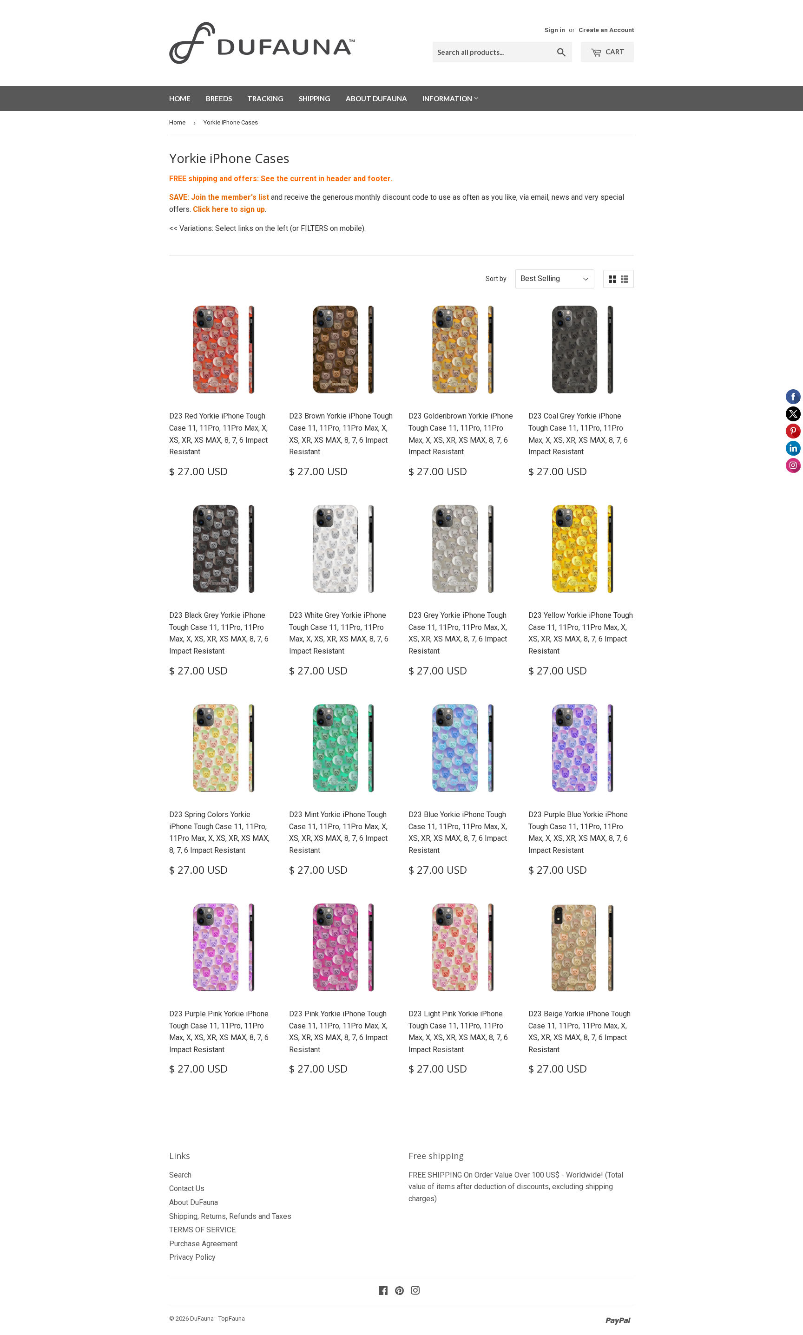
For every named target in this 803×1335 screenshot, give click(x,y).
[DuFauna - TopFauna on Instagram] (415, 1291)
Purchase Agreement (203, 1243)
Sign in (555, 29)
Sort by (496, 278)
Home (180, 98)
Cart (614, 51)
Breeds (219, 98)
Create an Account (606, 29)
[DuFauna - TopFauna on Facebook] (383, 1291)
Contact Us (186, 1188)
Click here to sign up (229, 209)
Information (448, 98)
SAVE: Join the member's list (219, 197)
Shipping (314, 98)
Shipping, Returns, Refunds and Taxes (230, 1216)
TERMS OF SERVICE (202, 1229)
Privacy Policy (192, 1257)
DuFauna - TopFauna (217, 1318)
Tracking (265, 98)
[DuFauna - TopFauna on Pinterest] (399, 1291)
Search (180, 1175)
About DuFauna (376, 98)
